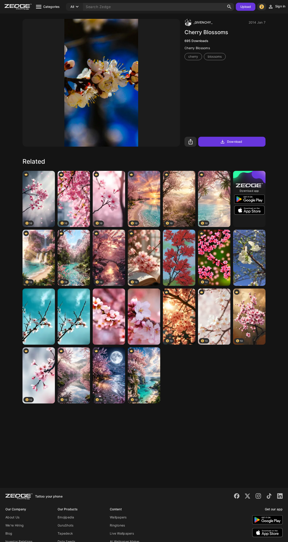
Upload (245, 7)
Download (234, 141)
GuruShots (65, 525)
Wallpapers (118, 517)
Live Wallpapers (122, 533)
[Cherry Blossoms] (38, 317)
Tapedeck (65, 533)
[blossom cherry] (144, 317)
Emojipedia (66, 517)
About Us (12, 517)
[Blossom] (249, 258)
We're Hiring (14, 525)
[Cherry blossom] (179, 258)
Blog (8, 533)
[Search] (229, 7)
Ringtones (117, 525)
